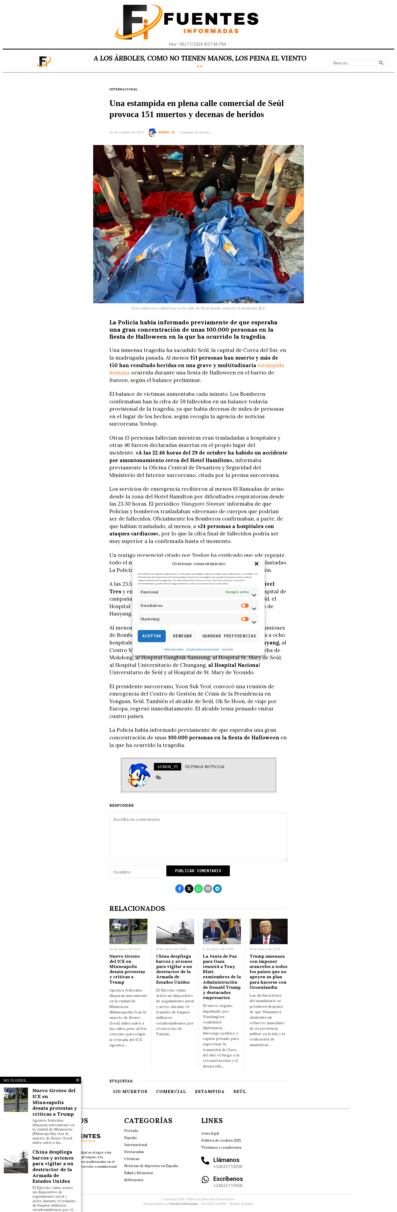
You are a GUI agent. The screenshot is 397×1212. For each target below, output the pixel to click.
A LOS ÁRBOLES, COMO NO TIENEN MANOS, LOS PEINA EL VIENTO (200, 58)
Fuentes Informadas (183, 1204)
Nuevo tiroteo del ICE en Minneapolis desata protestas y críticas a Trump (127, 969)
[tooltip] (158, 777)
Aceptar (151, 635)
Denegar (182, 635)
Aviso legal (227, 648)
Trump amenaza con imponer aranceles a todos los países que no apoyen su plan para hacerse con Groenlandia (268, 972)
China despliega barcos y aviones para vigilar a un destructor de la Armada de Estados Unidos (174, 969)
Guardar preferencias (229, 635)
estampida (210, 1091)
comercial (171, 1091)
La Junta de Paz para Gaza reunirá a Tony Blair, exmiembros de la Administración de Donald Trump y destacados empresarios (222, 977)
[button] (256, 564)
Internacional (123, 89)
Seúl (239, 1091)
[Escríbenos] (205, 1179)
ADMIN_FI (166, 132)
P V (200, 66)
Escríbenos (228, 1178)
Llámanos (226, 1160)
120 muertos (130, 1091)
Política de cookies (174, 648)
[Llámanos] (205, 1161)
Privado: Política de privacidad (202, 648)
